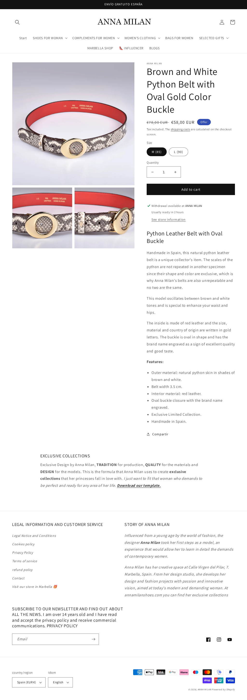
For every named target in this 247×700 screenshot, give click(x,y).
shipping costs (180, 129)
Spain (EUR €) (26, 682)
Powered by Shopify (223, 689)
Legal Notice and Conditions (34, 535)
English (58, 682)
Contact (18, 578)
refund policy (22, 570)
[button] (17, 22)
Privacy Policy (22, 552)
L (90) (178, 152)
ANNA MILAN (204, 689)
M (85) (157, 152)
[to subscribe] (93, 639)
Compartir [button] (160, 434)
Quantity (153, 162)
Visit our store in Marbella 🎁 (34, 586)
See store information (168, 219)
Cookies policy (23, 544)
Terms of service (24, 561)
